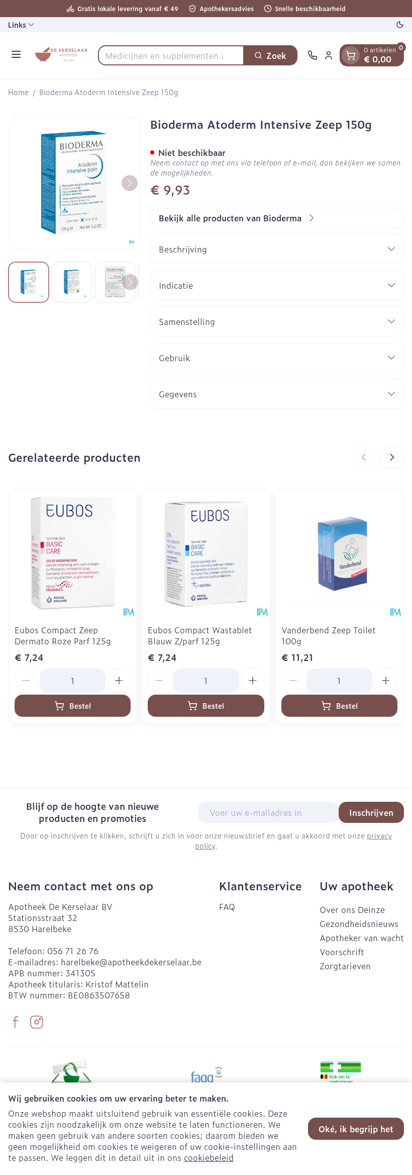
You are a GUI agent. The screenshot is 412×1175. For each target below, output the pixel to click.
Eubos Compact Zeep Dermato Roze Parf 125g (63, 635)
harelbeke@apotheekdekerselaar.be (131, 962)
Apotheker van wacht (362, 937)
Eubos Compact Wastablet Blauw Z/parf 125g (200, 635)
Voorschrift (342, 951)
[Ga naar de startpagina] (61, 55)
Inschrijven (371, 812)
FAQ (227, 906)
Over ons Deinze (352, 909)
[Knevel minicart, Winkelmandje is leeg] (351, 55)
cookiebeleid (209, 1157)
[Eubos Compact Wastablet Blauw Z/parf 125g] (206, 554)
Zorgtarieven (345, 965)
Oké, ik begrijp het (356, 1129)
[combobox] (171, 55)
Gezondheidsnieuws (359, 923)
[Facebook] (15, 1022)
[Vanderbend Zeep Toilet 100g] (339, 554)
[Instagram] (36, 1022)
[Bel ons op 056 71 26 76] (312, 55)
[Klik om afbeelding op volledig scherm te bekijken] (74, 183)
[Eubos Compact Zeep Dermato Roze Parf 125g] (73, 554)
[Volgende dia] (392, 457)
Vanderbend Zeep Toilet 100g (328, 635)
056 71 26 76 (72, 951)
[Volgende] (130, 183)
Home (18, 92)
